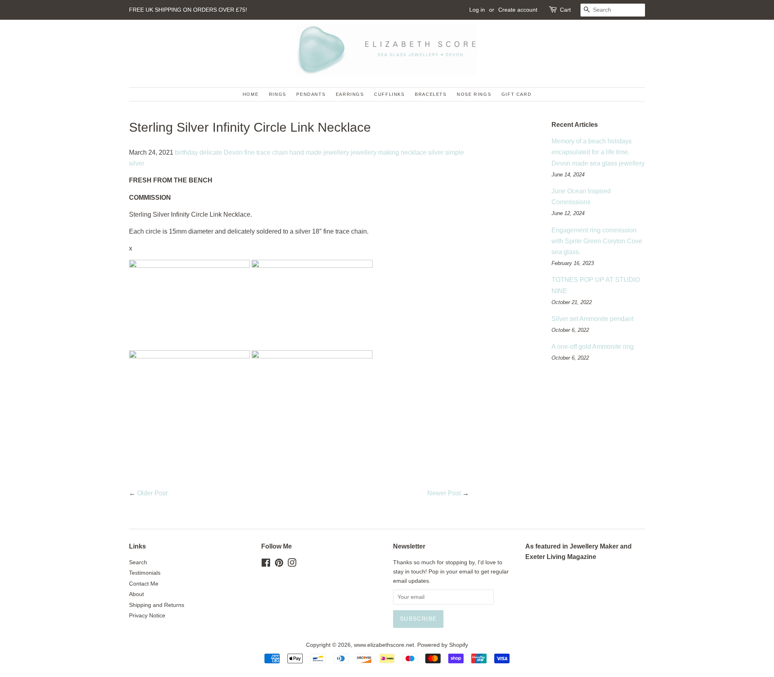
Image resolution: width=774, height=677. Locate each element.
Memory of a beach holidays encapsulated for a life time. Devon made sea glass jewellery (598, 152)
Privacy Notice (147, 616)
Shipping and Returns (156, 605)
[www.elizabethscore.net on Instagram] (291, 564)
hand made (305, 152)
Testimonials (144, 573)
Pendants (310, 94)
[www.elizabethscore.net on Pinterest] (279, 564)
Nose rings (474, 94)
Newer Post (444, 493)
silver (435, 152)
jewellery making (375, 152)
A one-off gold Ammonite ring (592, 346)
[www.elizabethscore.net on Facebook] (265, 564)
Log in (477, 9)
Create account (517, 9)
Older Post (152, 493)
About (136, 594)
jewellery (336, 152)
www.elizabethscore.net (384, 645)
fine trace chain (266, 152)
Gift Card (516, 94)
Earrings (350, 94)
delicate (211, 152)
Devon (233, 152)
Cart (565, 9)
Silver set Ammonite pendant (592, 318)
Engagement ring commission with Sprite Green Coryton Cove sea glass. (596, 241)
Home (250, 94)
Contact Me (143, 584)
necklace (414, 152)
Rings (277, 94)
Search (138, 562)
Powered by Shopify (442, 645)
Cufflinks (389, 94)
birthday (186, 152)
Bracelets (430, 94)
